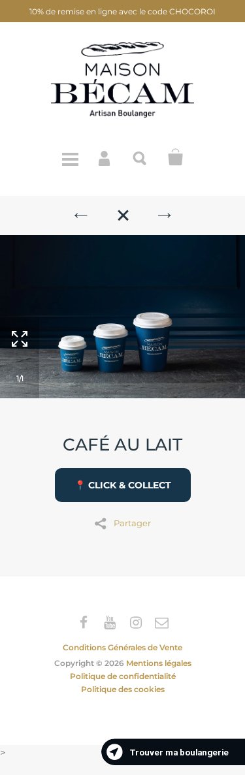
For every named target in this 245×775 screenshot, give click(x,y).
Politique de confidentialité (123, 676)
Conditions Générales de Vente (122, 647)
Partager (132, 523)
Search (140, 157)
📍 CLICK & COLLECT (122, 485)
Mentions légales (158, 663)
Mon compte (105, 157)
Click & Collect (176, 157)
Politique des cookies (123, 689)
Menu (70, 157)
